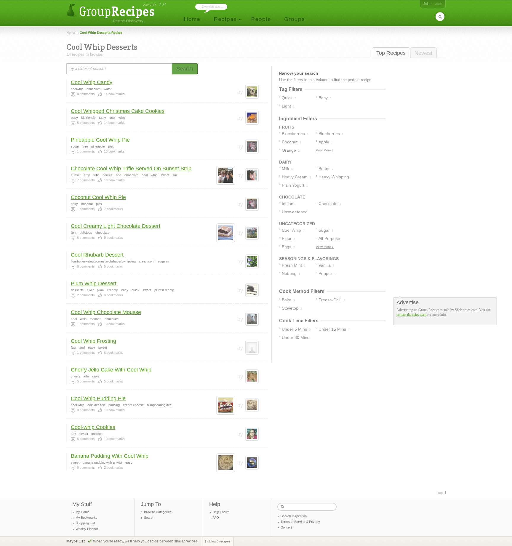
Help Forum (220, 512)
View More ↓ (325, 150)
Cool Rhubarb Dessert (97, 255)
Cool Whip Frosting (93, 341)
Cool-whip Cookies (93, 427)
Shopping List (85, 523)
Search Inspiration (294, 516)
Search (149, 517)
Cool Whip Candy (91, 82)
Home (70, 32)
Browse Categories (158, 512)
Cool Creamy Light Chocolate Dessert (115, 226)
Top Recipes (391, 53)
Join (426, 3)
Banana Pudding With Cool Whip (109, 456)
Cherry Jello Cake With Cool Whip (111, 370)
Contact (286, 527)
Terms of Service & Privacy (300, 521)
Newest (423, 53)
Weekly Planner (87, 529)
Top (440, 493)
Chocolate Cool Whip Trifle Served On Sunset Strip (131, 169)
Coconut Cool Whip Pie (98, 197)
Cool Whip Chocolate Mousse (106, 312)
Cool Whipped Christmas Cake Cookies (117, 111)
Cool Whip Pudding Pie (98, 398)
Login (438, 3)
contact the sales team (411, 315)
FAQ (215, 517)
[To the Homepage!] (116, 12)
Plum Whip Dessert (93, 283)
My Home (82, 512)
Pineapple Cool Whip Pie (100, 140)
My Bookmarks (86, 517)
